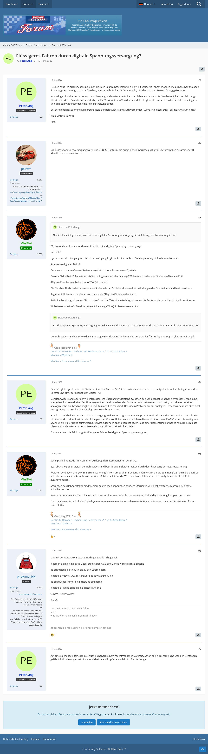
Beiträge (14, 116)
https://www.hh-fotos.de (29, 594)
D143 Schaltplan (115, 351)
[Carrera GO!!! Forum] (104, 25)
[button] (147, 4)
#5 (199, 453)
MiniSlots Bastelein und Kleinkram (70, 361)
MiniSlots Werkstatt (61, 355)
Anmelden (167, 4)
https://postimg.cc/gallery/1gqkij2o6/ (23, 192)
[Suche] (199, 4)
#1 (199, 80)
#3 (199, 217)
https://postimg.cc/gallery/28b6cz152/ (23, 198)
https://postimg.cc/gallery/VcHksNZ (24, 200)
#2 (199, 143)
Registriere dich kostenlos (111, 714)
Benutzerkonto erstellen (113, 722)
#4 (199, 382)
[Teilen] (202, 69)
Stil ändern (199, 739)
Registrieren (184, 4)
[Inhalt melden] (198, 129)
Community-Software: (104, 749)
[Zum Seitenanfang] (202, 749)
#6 (199, 550)
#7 (199, 649)
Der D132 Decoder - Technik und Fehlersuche (76, 351)
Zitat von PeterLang (68, 227)
